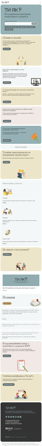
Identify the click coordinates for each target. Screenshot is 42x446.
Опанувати (6, 162)
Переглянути (7, 82)
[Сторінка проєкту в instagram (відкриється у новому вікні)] (20, 417)
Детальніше (6, 48)
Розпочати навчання (8, 384)
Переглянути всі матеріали (21, 147)
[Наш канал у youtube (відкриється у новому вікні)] (16, 417)
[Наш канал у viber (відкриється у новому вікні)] (6, 417)
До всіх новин (7, 303)
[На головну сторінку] (5, 2)
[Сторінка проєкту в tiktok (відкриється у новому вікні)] (11, 417)
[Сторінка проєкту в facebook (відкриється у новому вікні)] (18, 417)
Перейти (4, 202)
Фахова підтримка (9, 29)
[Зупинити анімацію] (20, 9)
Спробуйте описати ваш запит (11, 21)
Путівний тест (7, 254)
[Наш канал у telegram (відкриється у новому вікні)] (13, 417)
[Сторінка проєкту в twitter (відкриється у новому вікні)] (9, 417)
